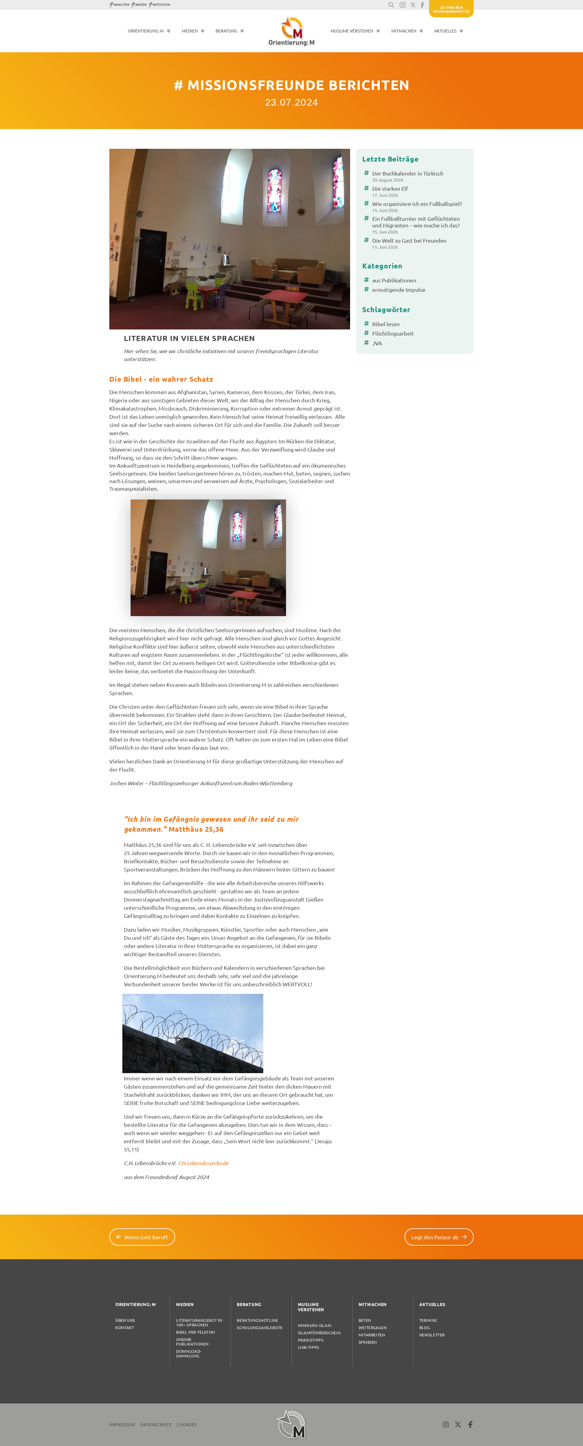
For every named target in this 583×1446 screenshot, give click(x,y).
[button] (391, 5)
